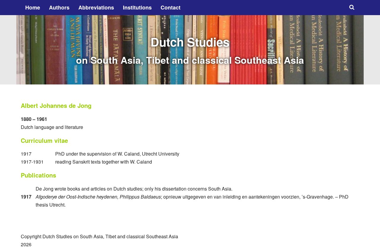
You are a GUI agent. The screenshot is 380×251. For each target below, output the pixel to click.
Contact (170, 7)
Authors (59, 7)
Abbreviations (96, 7)
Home (32, 7)
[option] (190, 49)
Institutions (137, 7)
